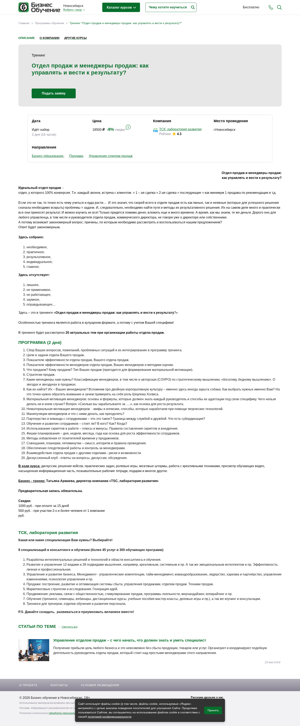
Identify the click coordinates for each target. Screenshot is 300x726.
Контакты (59, 685)
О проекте (28, 685)
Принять (213, 710)
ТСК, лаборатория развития (180, 129)
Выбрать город (72, 9)
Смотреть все (70, 626)
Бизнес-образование (47, 156)
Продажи (76, 156)
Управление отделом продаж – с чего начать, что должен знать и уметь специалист (129, 640)
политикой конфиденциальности (109, 716)
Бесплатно (251, 7)
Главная (23, 23)
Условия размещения (100, 685)
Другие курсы (75, 38)
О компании (49, 38)
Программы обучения (49, 23)
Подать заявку (54, 93)
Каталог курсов (120, 7)
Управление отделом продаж (111, 156)
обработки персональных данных (69, 713)
